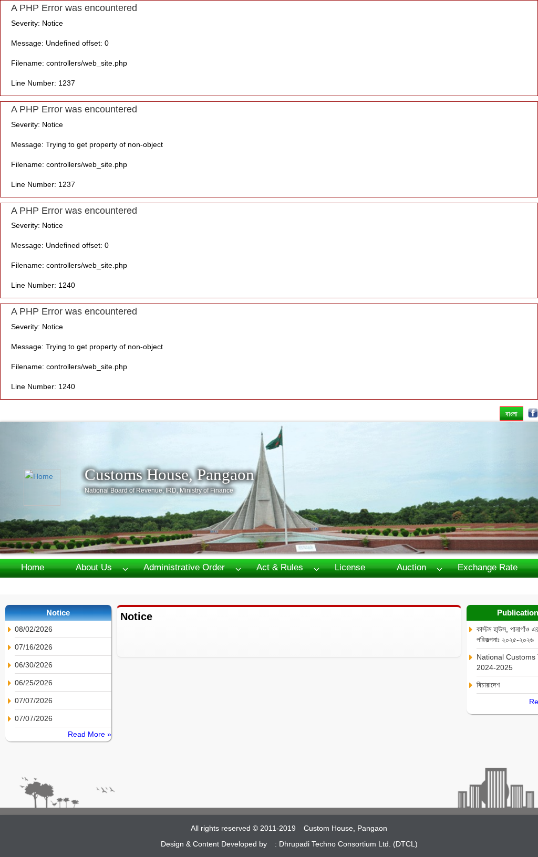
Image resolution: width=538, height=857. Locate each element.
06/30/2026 (34, 665)
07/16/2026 (34, 647)
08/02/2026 (34, 629)
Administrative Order (184, 567)
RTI (28, 585)
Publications (91, 585)
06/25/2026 (34, 682)
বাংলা (511, 414)
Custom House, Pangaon (345, 828)
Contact (161, 585)
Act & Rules (279, 567)
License (350, 567)
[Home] (54, 487)
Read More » (89, 734)
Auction (411, 567)
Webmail (225, 585)
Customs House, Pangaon (169, 475)
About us (94, 567)
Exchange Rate (488, 567)
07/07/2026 (34, 700)
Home (32, 567)
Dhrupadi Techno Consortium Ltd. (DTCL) (348, 844)
